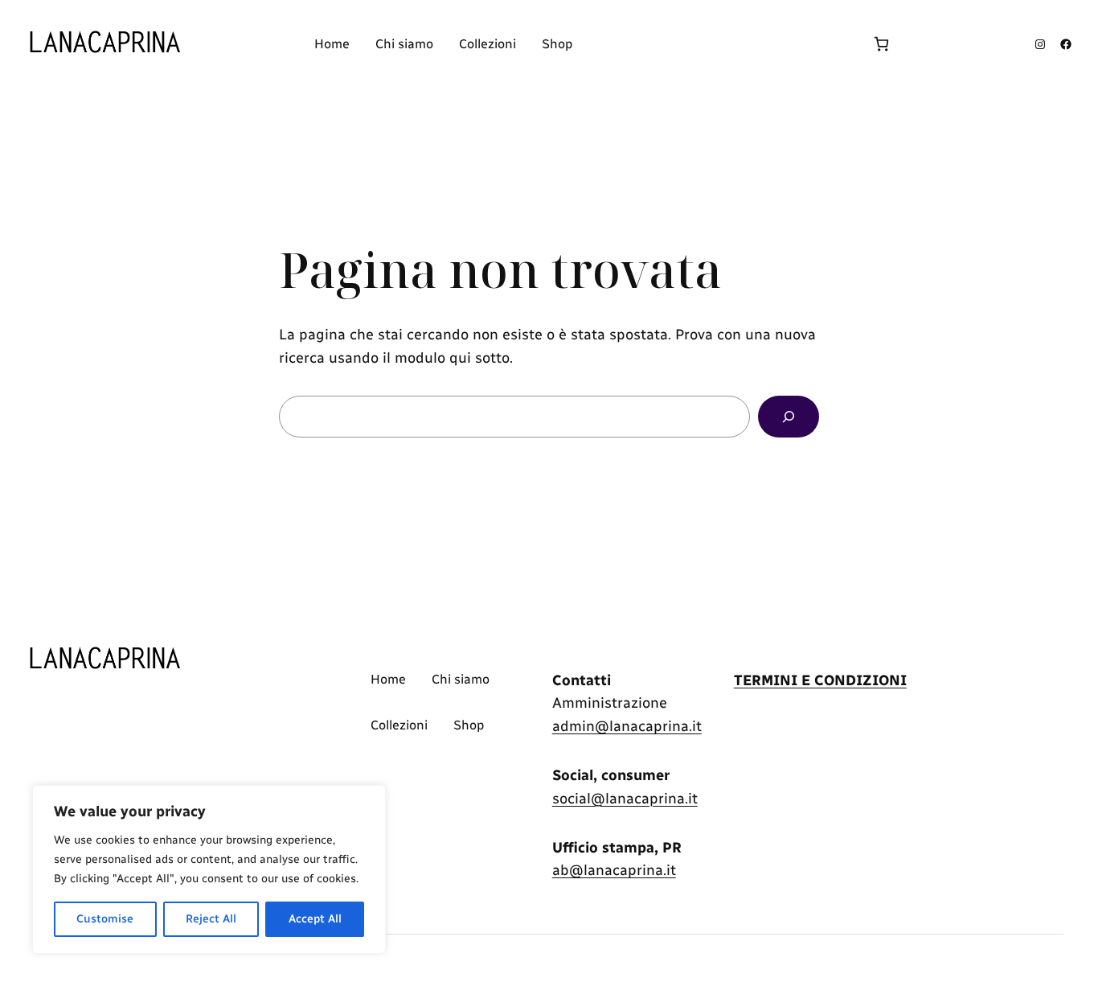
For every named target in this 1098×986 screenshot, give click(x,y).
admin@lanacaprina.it (627, 726)
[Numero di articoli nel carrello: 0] (881, 44)
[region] (209, 869)
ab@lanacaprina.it (614, 870)
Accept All (315, 919)
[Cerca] (788, 417)
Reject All (211, 919)
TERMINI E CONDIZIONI (820, 680)
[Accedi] (721, 44)
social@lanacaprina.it (625, 798)
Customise (104, 919)
